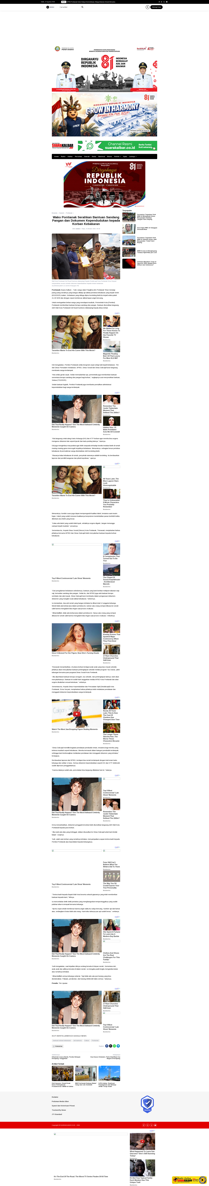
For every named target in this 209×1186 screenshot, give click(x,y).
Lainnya (132, 156)
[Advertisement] (104, 27)
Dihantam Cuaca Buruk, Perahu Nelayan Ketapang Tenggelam (66, 1057)
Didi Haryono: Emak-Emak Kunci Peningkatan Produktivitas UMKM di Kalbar (62, 1084)
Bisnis (109, 156)
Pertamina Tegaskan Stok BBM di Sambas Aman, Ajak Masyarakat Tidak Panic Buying (147, 240)
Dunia (94, 156)
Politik (116, 156)
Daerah (87, 156)
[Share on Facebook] (106, 1046)
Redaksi (55, 1097)
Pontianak (95, 1040)
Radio (63, 156)
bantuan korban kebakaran (62, 1040)
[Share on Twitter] (110, 1046)
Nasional (101, 156)
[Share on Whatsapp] (114, 1046)
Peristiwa (78, 156)
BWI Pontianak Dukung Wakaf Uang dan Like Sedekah (85, 1084)
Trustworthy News (59, 1110)
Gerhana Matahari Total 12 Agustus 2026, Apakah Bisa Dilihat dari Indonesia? (146, 263)
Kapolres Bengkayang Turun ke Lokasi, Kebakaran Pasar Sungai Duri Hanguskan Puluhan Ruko (94, 2)
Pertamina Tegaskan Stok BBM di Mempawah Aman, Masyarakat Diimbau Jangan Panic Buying (146, 217)
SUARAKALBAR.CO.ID (67, 1125)
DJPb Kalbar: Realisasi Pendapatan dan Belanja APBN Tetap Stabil (107, 1084)
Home (56, 156)
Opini (125, 156)
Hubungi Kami (156, 7)
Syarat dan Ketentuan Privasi (63, 1106)
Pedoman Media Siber (60, 1101)
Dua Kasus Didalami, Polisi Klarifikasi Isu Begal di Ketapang (105, 1057)
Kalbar (70, 156)
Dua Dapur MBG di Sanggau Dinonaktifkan (147, 228)
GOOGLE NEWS (79, 1036)
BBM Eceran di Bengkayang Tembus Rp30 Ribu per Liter (147, 251)
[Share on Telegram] (118, 1046)
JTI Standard (57, 1114)
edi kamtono (78, 1040)
